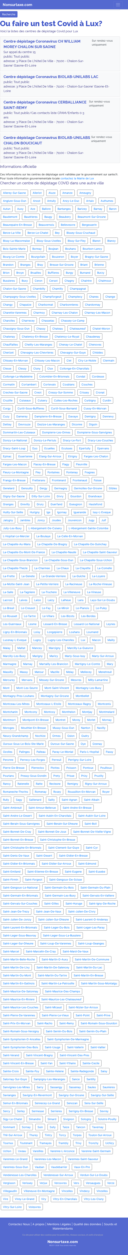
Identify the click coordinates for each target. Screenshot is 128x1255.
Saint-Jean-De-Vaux (48, 911)
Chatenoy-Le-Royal (67, 336)
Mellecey (86, 672)
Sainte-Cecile (90, 1063)
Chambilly (39, 288)
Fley (38, 472)
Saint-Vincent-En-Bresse (18, 1063)
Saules (92, 1087)
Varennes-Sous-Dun (15, 1167)
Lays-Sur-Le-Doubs (102, 600)
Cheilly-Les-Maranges (38, 344)
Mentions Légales (59, 1224)
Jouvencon (75, 520)
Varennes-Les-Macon (47, 1159)
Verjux (43, 1183)
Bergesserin (89, 224)
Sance (76, 1079)
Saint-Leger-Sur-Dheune (18, 943)
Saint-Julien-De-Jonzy (17, 919)
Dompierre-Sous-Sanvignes (94, 432)
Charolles (9, 320)
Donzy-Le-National (15, 440)
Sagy (19, 799)
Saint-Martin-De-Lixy (16, 967)
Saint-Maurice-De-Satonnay (20, 991)
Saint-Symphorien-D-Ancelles (21, 1039)
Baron (112, 208)
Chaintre (86, 280)
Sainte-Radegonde (82, 1071)
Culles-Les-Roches (66, 400)
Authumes (107, 200)
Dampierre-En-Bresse (48, 416)
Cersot (53, 280)
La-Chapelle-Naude (64, 552)
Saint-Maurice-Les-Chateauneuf (61, 999)
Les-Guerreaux (12, 624)
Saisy (104, 1071)
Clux (50, 368)
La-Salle (8, 592)
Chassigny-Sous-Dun (16, 328)
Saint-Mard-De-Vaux (75, 951)
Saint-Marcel (11, 951)
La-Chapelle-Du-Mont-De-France (24, 552)
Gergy (43, 488)
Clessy (22, 368)
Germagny (60, 488)
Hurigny (35, 512)
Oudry (85, 735)
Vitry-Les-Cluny (94, 1199)
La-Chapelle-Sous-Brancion (20, 560)
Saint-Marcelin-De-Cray (41, 951)
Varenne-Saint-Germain (96, 1151)
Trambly (63, 1143)
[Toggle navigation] (118, 4)
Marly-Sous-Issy (75, 656)
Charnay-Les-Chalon (65, 312)
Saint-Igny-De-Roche (102, 903)
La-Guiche (78, 576)
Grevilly (25, 504)
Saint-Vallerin (75, 1047)
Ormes (56, 735)
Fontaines (54, 472)
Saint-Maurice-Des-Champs (62, 991)
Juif (103, 520)
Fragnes (90, 472)
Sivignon (68, 1119)
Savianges (9, 1095)
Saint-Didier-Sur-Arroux (56, 863)
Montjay (87, 712)
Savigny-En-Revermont (37, 1095)
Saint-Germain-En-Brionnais (20, 895)
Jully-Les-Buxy (12, 528)
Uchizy (109, 1143)
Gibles (113, 488)
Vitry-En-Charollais (65, 1199)
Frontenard (59, 480)
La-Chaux (63, 568)
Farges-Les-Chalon (96, 456)
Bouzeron (58, 256)
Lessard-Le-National (87, 624)
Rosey (57, 791)
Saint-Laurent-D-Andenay (92, 919)
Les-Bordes (88, 616)
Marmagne (9, 664)
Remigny (72, 783)
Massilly (8, 672)
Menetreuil (105, 672)
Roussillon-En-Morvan (82, 791)
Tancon (80, 1127)
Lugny (37, 640)
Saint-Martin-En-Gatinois (18, 983)
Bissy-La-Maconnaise (16, 240)
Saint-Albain (91, 799)
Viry (43, 1199)
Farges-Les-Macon (15, 464)
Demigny (90, 416)
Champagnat (78, 288)
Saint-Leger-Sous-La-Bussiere (62, 935)
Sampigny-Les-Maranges (49, 1079)
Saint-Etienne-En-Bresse (42, 871)
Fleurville (81, 464)
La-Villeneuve (72, 592)
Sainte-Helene (55, 1071)
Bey (57, 232)
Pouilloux (106, 767)
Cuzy (6, 416)
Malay (6, 648)
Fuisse (98, 480)
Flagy (65, 464)
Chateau (57, 328)
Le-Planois (82, 608)
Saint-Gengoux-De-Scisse (65, 879)
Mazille (54, 672)
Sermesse (38, 1111)
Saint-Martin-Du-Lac (89, 967)
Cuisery (42, 400)
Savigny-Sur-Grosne (71, 1095)
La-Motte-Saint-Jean (16, 584)
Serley (21, 1111)
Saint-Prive (103, 1015)
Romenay (40, 791)
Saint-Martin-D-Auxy (55, 959)
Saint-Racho (44, 1023)
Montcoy (49, 712)
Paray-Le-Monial (62, 751)
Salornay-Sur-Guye (15, 1079)
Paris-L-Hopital (89, 751)
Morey (76, 719)
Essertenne (25, 456)
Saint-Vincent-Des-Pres (74, 1055)
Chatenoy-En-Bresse (35, 336)
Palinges (24, 751)
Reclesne (54, 783)
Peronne (8, 759)
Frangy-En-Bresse (14, 480)
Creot (38, 392)
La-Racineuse (73, 584)
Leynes (110, 624)
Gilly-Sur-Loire (41, 496)
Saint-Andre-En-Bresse (77, 807)
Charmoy (39, 312)
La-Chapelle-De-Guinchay (90, 544)
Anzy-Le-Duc (71, 200)
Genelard (8, 488)
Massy (24, 672)
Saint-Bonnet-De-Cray (17, 831)
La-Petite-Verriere (47, 584)
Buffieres (53, 272)
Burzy (100, 272)
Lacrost (7, 600)
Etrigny (72, 456)
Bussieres (9, 280)
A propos (38, 1224)
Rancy (7, 783)
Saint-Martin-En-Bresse (88, 975)
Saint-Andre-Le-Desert (17, 815)
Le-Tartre (30, 616)
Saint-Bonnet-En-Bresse (18, 839)
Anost (36, 200)
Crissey (84, 392)
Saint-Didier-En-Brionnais (19, 863)
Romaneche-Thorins (15, 791)
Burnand (85, 272)
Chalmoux (104, 280)
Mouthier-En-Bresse (33, 727)
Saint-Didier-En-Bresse (73, 855)
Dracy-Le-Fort (72, 440)
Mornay (107, 719)
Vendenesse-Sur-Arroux (58, 1175)
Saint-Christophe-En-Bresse (57, 839)
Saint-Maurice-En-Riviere (18, 999)
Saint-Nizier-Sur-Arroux (83, 1007)
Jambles (25, 520)
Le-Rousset (10, 616)
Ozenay (97, 743)
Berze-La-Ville (12, 232)
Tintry (48, 1135)
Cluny (36, 368)
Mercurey (9, 680)
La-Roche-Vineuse (100, 584)
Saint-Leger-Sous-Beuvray (19, 935)
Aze (32, 208)
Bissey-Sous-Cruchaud (80, 232)
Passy (109, 751)
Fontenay (72, 472)
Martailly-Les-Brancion (53, 664)
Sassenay (75, 1087)
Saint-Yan (46, 1063)
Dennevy (108, 416)
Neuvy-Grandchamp (15, 735)
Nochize (40, 735)
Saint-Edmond (87, 863)
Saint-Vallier (98, 1047)
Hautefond (95, 504)
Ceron (38, 280)
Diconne (77, 424)
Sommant (9, 1127)
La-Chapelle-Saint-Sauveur (100, 552)
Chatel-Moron (101, 328)
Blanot (96, 240)
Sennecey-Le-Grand (47, 1103)
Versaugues (93, 1183)
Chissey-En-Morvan (15, 360)
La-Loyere (98, 576)
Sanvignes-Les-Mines (16, 1087)
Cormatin (9, 384)
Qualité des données (87, 1224)
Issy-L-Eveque (102, 512)
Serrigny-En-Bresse (81, 1111)
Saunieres (109, 1087)
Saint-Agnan (69, 799)
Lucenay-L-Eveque (14, 640)
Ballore (46, 208)
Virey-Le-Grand (24, 1199)
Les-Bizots (67, 616)
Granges (8, 504)
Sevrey (104, 1111)
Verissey (27, 1183)
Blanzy (111, 240)
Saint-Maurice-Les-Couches (20, 1007)
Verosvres (60, 1183)
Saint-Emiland (11, 871)
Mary (110, 664)
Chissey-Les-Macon (47, 360)
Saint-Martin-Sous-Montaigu (99, 983)
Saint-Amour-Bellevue (42, 807)
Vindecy (85, 1191)
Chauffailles (10, 344)
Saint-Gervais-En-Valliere (98, 895)
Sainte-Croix (11, 1071)
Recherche (8, 14)
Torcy (62, 1135)
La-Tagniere (27, 592)
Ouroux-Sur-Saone (62, 743)
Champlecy (75, 296)
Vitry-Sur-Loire (12, 1207)
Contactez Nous (19, 1224)
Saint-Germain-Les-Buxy (60, 895)
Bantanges (64, 208)
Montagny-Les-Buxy (88, 688)
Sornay (26, 1127)
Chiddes (97, 352)
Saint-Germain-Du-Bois (59, 887)
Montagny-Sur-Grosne (55, 696)
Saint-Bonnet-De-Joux (52, 831)
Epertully (84, 448)
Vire (5, 1199)
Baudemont (10, 216)
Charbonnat (45, 304)
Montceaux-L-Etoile (48, 704)
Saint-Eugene (73, 871)
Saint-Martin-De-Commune (92, 959)
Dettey (7, 424)
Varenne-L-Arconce (62, 1151)
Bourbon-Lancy (92, 248)
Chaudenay (93, 336)
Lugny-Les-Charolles (61, 640)
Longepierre (54, 632)
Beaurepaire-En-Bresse (17, 224)
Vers (76, 1183)
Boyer (74, 256)
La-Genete (28, 576)
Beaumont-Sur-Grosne (92, 216)
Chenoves (95, 344)
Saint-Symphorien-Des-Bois (20, 1047)
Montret (61, 719)
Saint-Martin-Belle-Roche (19, 959)
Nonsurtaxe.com (17, 4)
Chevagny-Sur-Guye (73, 352)
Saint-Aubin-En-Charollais (55, 815)
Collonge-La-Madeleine (17, 376)
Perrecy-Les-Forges (32, 759)
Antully (51, 200)
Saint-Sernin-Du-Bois (59, 1031)
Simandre (35, 1119)
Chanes (93, 296)
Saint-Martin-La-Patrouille (57, 983)
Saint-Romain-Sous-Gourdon (99, 1023)
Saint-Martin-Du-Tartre (52, 975)
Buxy (25, 280)
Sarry (40, 1087)
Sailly (51, 799)
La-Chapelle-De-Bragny (52, 544)
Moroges (8, 727)
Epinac (7, 456)
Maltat (21, 648)
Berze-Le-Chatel (38, 232)
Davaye (73, 416)
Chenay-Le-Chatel (70, 344)
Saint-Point (83, 1015)
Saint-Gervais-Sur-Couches (20, 903)
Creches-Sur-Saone (15, 392)
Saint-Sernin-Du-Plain (92, 1031)
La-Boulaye (43, 536)
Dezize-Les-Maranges (51, 424)
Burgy (69, 272)
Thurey (33, 1135)
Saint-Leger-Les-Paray (90, 927)
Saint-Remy (66, 1023)
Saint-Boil (90, 823)
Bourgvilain (38, 256)
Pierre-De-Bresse (13, 767)
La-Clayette (83, 568)
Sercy (6, 1111)
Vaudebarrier (59, 1167)
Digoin (93, 424)
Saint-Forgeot (33, 879)
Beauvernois (46, 224)
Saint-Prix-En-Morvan (16, 1023)
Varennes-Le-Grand (15, 1159)
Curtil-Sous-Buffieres (31, 408)
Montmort (9, 719)
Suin (40, 1127)
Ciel (68, 360)
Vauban (39, 1167)
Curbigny (90, 400)
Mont (6, 688)
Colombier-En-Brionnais (54, 376)
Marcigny (54, 648)
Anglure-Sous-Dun (14, 200)
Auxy (20, 208)
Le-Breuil (8, 608)
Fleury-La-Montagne (16, 472)
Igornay (62, 512)
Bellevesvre (68, 224)
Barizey (82, 208)
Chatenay (9, 336)
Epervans (103, 448)
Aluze (52, 192)
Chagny (69, 280)
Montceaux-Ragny (79, 704)
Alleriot (37, 192)
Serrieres (56, 1111)
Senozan (72, 1103)
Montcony (30, 712)
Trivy (78, 1143)
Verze (110, 1183)
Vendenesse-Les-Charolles (19, 1175)
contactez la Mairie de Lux (77, 178)
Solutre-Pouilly (107, 1119)
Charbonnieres (69, 304)
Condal (80, 376)
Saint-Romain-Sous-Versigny (21, 1031)
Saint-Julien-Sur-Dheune (53, 919)
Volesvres (34, 1207)
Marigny (37, 656)
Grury (40, 504)
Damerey (22, 416)
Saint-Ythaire (67, 1063)
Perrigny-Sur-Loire (79, 759)
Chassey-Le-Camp (72, 320)
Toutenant (26, 1143)
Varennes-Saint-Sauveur (83, 1159)
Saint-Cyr (92, 847)
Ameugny (85, 192)
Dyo (35, 448)
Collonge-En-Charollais (74, 368)
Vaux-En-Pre (82, 1167)
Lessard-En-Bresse (55, 624)
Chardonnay (92, 304)
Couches (87, 384)
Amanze (67, 192)
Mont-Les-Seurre (27, 688)
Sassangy (56, 1087)
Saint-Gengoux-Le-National (20, 887)
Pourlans (8, 775)
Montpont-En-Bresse (35, 719)
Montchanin (10, 712)
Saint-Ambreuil (12, 807)
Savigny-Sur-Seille (102, 1095)
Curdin (107, 400)
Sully (53, 1127)
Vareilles (38, 1151)
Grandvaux (95, 496)
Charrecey (28, 320)
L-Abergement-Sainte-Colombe (88, 528)
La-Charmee (42, 568)
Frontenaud (80, 480)
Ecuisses (67, 448)
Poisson (71, 767)
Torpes (77, 1135)
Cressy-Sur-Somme (60, 392)
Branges (25, 264)
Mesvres (76, 680)
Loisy (37, 632)
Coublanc (69, 384)
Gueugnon (75, 504)
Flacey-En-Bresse (45, 464)
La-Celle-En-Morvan (70, 536)
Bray (40, 264)
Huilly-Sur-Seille (13, 512)
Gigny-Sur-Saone (14, 496)
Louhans (74, 632)
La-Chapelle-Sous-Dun (58, 560)
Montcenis (104, 704)
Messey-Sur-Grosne (51, 680)
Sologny (86, 1119)
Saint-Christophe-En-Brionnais (22, 847)
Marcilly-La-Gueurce (80, 648)
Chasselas (48, 320)
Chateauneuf (78, 328)
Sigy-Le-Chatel (12, 1119)
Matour (39, 672)
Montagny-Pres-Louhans (18, 696)
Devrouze (24, 424)
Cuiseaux (25, 400)
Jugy (91, 520)
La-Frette (9, 576)
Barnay (98, 208)
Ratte (39, 783)
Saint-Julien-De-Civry (82, 911)
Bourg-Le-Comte (13, 256)
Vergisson (9, 1183)
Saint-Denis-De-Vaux (16, 855)
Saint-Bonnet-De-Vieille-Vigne (92, 831)
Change (110, 296)
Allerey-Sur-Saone (14, 192)
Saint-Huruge (74, 903)
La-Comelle (104, 568)
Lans (81, 600)
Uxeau (22, 1151)
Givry (60, 496)
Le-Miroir (63, 608)
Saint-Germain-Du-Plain (95, 887)
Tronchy (93, 1143)
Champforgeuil (52, 296)
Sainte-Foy (32, 1071)
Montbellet (82, 696)
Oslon (70, 735)
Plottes (55, 767)
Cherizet (8, 352)
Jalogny (8, 520)
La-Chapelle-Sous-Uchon (96, 560)
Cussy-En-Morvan (95, 408)
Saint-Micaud (53, 1007)
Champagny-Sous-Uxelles (19, 296)
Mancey (37, 648)
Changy (8, 304)
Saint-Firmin (10, 879)
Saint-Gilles (51, 903)
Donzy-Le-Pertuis (45, 440)
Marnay (27, 664)
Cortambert (29, 384)
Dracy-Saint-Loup (14, 448)
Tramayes (45, 1143)
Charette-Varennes (14, 312)
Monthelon (68, 712)
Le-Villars (48, 616)
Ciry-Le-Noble (87, 360)
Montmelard (106, 712)
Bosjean (53, 248)
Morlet (91, 719)
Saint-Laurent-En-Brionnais (20, 927)
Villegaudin (10, 1191)
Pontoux (88, 767)
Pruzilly (99, 775)
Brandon (8, 264)
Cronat (100, 392)
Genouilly (27, 488)
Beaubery (65, 216)
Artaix (90, 200)
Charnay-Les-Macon (97, 312)
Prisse (70, 775)
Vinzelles (102, 1191)
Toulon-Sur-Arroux (100, 1135)
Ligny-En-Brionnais (15, 632)
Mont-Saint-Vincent (56, 688)
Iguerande (80, 512)
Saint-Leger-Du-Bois (57, 927)
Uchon (7, 1151)
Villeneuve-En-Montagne (39, 1191)
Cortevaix (49, 384)
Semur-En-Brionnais (15, 1103)
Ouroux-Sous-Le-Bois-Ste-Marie (23, 743)
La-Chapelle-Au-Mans (16, 544)
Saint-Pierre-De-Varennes (19, 1015)
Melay (70, 672)
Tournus (8, 1143)
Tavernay (98, 1127)
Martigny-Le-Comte (87, 664)
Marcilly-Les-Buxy (14, 656)
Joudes (56, 520)
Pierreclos (37, 767)
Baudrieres (31, 216)
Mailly (111, 640)
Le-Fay (46, 608)
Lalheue (66, 600)
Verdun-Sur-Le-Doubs (94, 1175)
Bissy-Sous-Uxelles (49, 240)
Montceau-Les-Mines (16, 704)
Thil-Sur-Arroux (12, 1135)
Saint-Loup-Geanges (91, 943)
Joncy (41, 520)
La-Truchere (49, 592)
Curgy (7, 408)
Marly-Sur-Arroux (103, 656)
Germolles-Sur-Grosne (88, 488)
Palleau (41, 751)
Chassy (41, 328)
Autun (6, 208)
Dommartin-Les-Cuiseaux (19, 432)
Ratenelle (23, 783)
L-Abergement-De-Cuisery (45, 528)
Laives (23, 600)
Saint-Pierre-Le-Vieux (55, 1015)
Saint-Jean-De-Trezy (16, 911)
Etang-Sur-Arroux (50, 456)
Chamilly (57, 288)
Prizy (84, 775)
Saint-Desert (44, 855)
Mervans (27, 680)
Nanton (85, 727)
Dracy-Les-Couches (100, 440)
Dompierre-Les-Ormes (56, 432)
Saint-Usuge (52, 1047)
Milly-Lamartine (98, 680)
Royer (106, 791)
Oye (83, 743)
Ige (48, 512)
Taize (65, 1127)
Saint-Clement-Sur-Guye (63, 847)
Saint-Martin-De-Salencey (52, 967)
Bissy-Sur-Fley (77, 240)
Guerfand (56, 504)
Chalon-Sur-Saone (14, 288)
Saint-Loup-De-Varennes (55, 943)
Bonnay (37, 248)
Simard (52, 1119)
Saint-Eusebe (96, 871)
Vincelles (67, 1191)
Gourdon (75, 496)
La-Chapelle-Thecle (15, 568)
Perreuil (56, 759)
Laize (37, 600)
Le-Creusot (28, 608)
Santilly (91, 1079)
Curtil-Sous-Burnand (64, 408)
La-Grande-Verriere (54, 576)
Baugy (48, 216)
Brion (6, 272)
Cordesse (98, 376)
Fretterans (38, 480)
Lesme (32, 624)
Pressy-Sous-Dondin (33, 775)
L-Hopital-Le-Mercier (16, 536)
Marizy (54, 656)
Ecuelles (49, 448)
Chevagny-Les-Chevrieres (36, 352)
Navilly (101, 727)
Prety (56, 775)
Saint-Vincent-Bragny (39, 1055)
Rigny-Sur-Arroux (96, 783)
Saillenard (35, 799)
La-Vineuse (94, 592)
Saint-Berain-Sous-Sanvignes (21, 823)
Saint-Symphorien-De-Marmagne (68, 1039)
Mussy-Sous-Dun (63, 727)
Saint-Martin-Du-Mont (17, 975)
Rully (6, 799)
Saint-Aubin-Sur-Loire (92, 815)
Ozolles (7, 751)
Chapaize (25, 304)
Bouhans (70, 248)
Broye (20, 272)
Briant (84, 264)
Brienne (99, 264)
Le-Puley (101, 608)
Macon (96, 640)
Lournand (92, 632)
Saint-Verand (11, 1055)
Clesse (7, 368)
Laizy (51, 600)
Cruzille (7, 400)
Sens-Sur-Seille (93, 1103)
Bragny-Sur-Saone (96, 256)
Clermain (108, 360)
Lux (83, 640)
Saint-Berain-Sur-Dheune (62, 823)
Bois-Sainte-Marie (14, 248)
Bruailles (35, 272)
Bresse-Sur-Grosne (62, 264)
